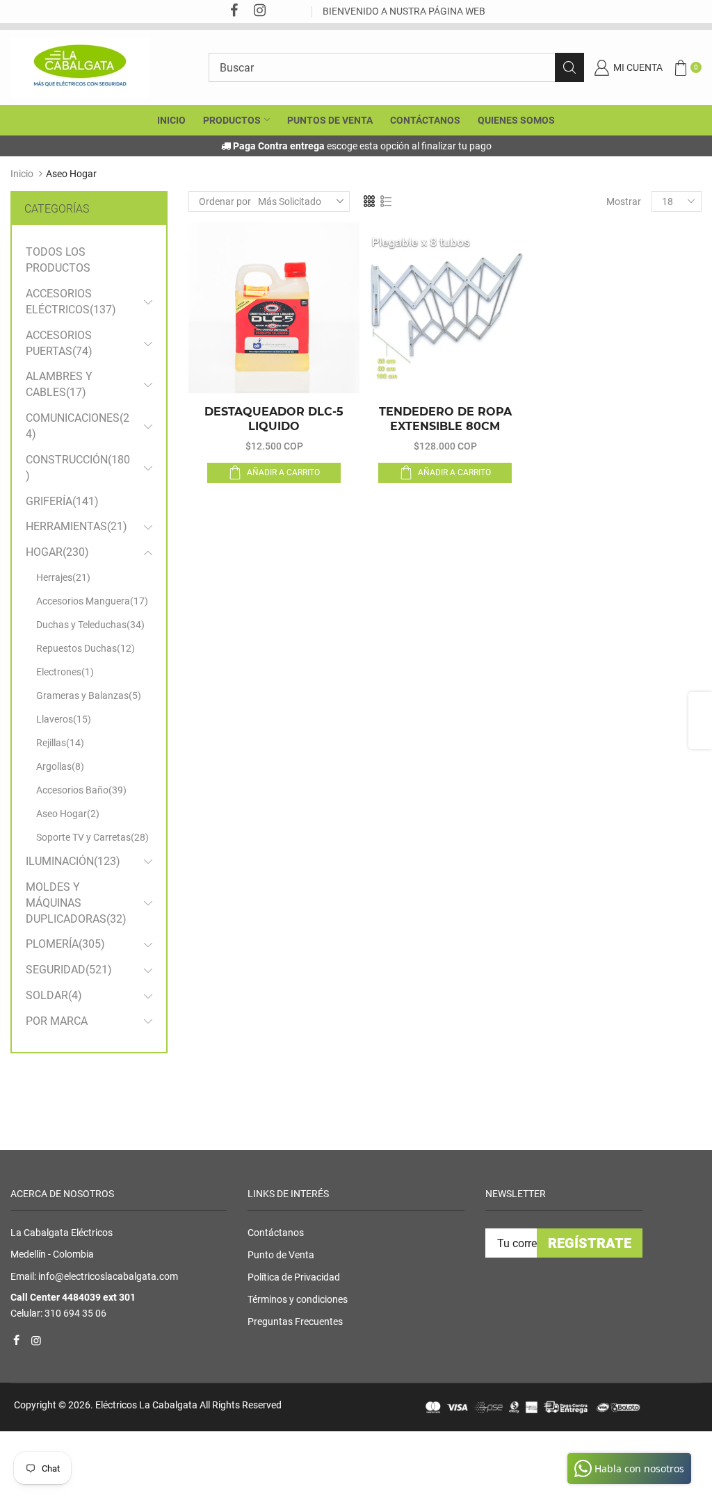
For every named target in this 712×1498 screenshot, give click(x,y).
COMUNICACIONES (77, 426)
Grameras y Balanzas (88, 695)
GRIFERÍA (62, 501)
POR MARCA (57, 1021)
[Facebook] (234, 11)
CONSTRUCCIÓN (78, 467)
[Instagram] (259, 11)
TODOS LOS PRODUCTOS (58, 259)
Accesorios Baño (81, 790)
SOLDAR (54, 995)
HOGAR (57, 552)
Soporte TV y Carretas (92, 837)
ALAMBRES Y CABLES (59, 384)
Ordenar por (225, 201)
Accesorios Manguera (92, 601)
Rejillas (60, 742)
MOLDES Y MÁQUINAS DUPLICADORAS (76, 902)
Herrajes (63, 577)
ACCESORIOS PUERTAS (59, 343)
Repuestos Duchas (85, 648)
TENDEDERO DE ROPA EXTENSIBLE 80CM (445, 419)
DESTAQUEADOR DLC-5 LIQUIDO (273, 419)
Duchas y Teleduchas (90, 624)
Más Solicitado (289, 201)
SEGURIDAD (69, 969)
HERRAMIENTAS (76, 526)
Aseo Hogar (67, 813)
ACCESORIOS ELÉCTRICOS (71, 301)
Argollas (60, 766)
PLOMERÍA (65, 943)
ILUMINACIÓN (73, 861)
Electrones (65, 671)
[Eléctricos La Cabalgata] (79, 66)
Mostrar (623, 201)
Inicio (21, 173)
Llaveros (63, 719)
